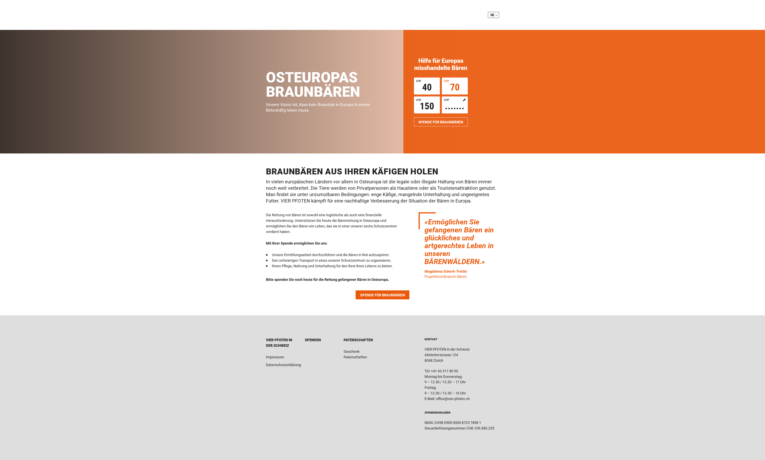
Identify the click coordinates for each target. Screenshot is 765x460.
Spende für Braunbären (440, 122)
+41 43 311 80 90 (444, 371)
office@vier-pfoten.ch (453, 399)
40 (424, 86)
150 (425, 105)
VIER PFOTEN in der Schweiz (287, 15)
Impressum (275, 357)
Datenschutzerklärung (283, 365)
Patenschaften (358, 340)
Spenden (313, 340)
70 (452, 86)
